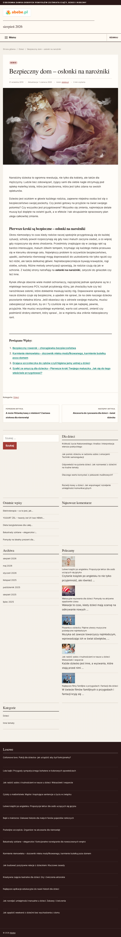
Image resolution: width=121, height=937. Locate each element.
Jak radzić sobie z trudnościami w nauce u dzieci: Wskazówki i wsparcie (86, 658)
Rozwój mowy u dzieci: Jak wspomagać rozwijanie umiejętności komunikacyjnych (86, 486)
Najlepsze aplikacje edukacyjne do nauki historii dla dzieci (31, 889)
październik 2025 (11, 587)
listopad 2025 (10, 580)
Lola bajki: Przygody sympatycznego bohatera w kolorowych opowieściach (39, 770)
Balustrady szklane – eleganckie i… (20, 532)
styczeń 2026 (10, 573)
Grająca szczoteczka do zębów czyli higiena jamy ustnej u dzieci (51, 363)
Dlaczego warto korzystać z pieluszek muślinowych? (87, 475)
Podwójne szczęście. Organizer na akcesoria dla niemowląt (31, 830)
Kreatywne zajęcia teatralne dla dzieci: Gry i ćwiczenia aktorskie (34, 877)
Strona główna (9, 49)
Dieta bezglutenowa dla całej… (18, 525)
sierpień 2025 (9, 594)
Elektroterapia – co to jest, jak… (18, 510)
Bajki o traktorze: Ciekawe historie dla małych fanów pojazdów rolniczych (38, 818)
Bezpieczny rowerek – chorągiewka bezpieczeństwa (44, 348)
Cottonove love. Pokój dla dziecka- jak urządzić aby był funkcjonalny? (37, 757)
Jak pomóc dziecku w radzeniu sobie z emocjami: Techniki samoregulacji (86, 455)
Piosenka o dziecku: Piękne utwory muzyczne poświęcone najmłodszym (84, 629)
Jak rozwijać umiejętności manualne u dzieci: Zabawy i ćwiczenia (34, 900)
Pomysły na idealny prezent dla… (19, 539)
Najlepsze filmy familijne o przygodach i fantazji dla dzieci (90, 686)
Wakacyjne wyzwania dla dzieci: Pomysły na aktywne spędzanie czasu (88, 600)
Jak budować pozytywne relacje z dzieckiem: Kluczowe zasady (34, 865)
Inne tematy (8, 723)
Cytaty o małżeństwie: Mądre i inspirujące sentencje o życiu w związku (37, 794)
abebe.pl (65, 82)
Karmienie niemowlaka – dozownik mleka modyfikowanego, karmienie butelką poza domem (47, 853)
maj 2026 (7, 565)
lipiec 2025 (8, 601)
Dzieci (21, 49)
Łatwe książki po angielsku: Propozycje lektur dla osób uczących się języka (88, 570)
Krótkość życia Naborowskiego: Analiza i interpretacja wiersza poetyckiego (88, 445)
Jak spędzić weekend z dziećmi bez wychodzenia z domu (31, 912)
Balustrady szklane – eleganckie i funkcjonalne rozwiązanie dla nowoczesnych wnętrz (44, 841)
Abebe (12, 933)
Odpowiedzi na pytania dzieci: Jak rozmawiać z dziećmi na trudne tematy (89, 466)
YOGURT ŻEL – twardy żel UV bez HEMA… (23, 518)
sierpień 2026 (9, 558)
